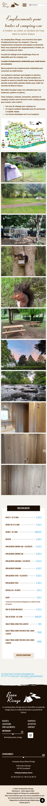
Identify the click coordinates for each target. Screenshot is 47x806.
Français (34, 5)
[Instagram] (30, 735)
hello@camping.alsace (23, 773)
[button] (24, 5)
